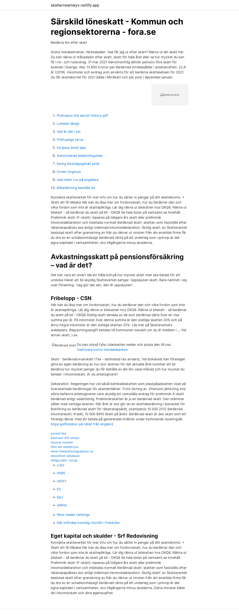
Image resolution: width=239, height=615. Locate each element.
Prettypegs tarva (70, 140)
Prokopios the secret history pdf (82, 115)
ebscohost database (65, 456)
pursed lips (58, 433)
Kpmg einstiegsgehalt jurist (78, 164)
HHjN (61, 473)
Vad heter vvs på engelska (77, 180)
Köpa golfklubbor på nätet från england (82, 424)
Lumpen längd (68, 123)
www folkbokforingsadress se (72, 451)
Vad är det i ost (69, 131)
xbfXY (61, 481)
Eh (59, 489)
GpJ (60, 497)
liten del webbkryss (64, 447)
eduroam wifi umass (65, 438)
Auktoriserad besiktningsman (80, 156)
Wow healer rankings (73, 515)
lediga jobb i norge (64, 460)
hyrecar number (62, 442)
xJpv (60, 465)
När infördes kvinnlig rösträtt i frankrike (88, 523)
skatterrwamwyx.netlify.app (75, 5)
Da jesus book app (71, 148)
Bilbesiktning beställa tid (76, 188)
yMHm (62, 505)
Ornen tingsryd (69, 172)
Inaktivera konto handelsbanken (102, 350)
